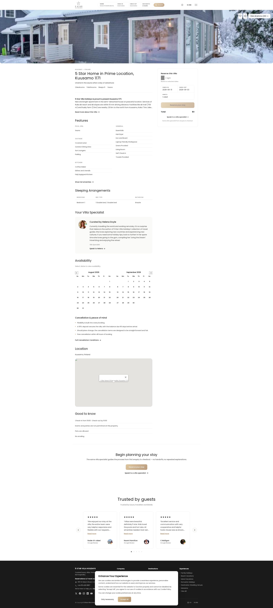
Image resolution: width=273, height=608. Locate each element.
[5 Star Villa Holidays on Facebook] (80, 593)
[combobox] (147, 6)
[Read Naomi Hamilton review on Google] (129, 517)
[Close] (125, 377)
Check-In (166, 87)
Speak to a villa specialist (178, 117)
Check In (120, 4)
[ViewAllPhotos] (136, 36)
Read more (92, 534)
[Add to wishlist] (240, 16)
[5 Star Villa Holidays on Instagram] (84, 593)
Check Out (133, 4)
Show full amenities (83, 182)
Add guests (146, 4)
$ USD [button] (189, 5)
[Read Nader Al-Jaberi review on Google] (93, 517)
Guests (165, 94)
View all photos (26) (259, 16)
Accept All (124, 599)
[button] (182, 5)
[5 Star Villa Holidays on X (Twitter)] (76, 593)
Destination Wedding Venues (192, 585)
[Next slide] (194, 530)
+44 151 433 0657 (84, 585)
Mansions (184, 588)
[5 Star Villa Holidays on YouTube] (91, 593)
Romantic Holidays (188, 582)
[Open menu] (196, 5)
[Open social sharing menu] (245, 16)
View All (184, 591)
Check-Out (183, 87)
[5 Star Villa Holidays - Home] (78, 5)
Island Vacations (187, 579)
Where (102, 4)
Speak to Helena (96, 248)
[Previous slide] (78, 530)
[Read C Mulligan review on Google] (165, 517)
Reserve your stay (136, 467)
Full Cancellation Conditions (87, 340)
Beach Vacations (187, 576)
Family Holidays (186, 573)
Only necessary (107, 599)
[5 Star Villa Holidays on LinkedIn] (88, 593)
